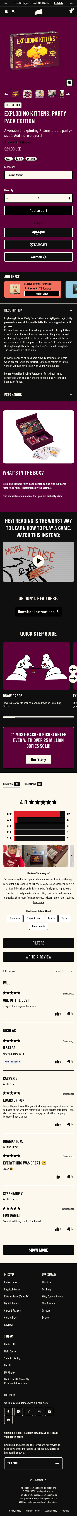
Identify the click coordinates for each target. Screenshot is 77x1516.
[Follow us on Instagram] (39, 1415)
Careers (46, 1313)
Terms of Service (32, 1513)
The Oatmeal (49, 1306)
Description (13, 313)
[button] (18, 145)
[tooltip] (48, 876)
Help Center (10, 1354)
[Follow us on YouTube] (49, 1415)
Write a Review (45, 961)
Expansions (13, 398)
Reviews (8, 1328)
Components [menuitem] (38, 929)
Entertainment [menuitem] (34, 921)
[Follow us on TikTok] (29, 1415)
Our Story (38, 762)
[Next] (68, 97)
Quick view (42, 297)
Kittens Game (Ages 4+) (16, 1299)
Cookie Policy (51, 1513)
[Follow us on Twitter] (19, 1415)
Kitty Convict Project (53, 1299)
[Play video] (38, 564)
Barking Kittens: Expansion (38, 287)
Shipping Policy (12, 1361)
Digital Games (11, 1306)
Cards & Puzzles (12, 1313)
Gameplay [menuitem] (15, 921)
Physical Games (12, 1292)
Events (45, 1321)
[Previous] (6, 97)
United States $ (36, 1483)
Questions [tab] (33, 788)
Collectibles (10, 1321)
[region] (38, 859)
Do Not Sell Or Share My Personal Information (16, 1384)
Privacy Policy (14, 1513)
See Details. (39, 6)
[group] (32, 292)
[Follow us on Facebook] (8, 1415)
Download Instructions (36, 614)
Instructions (10, 1285)
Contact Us (10, 1347)
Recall (7, 1368)
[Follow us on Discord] (8, 1423)
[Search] (13, 14)
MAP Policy (9, 1375)
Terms (37, 1448)
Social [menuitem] (64, 921)
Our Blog (46, 1292)
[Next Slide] (71, 859)
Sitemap (65, 1513)
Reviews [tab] (11, 788)
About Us (46, 1285)
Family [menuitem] (51, 921)
